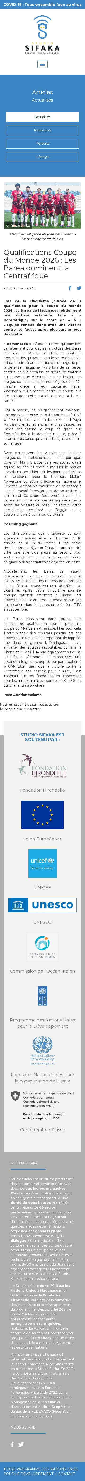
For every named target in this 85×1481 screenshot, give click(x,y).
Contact (66, 1474)
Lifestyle (43, 157)
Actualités (42, 117)
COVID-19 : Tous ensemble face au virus (42, 4)
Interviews (42, 130)
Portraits (43, 143)
